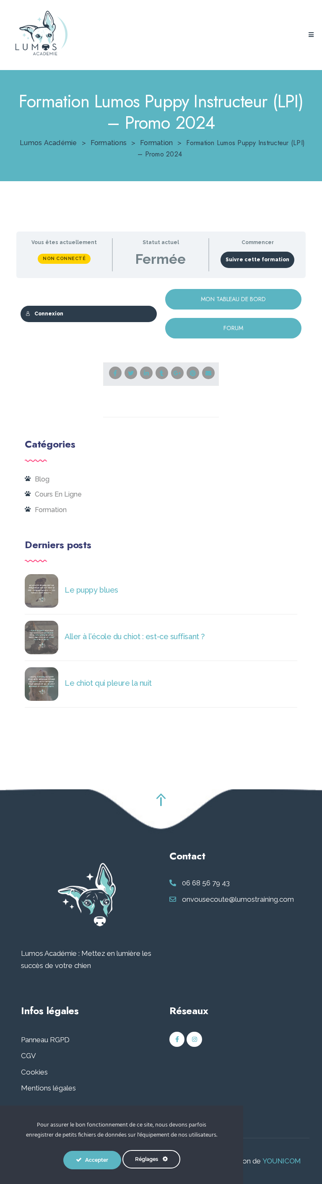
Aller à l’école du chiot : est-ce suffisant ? (135, 636)
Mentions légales (48, 1088)
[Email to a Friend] (208, 373)
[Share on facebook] (115, 373)
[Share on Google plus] (177, 373)
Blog (42, 479)
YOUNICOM (281, 1161)
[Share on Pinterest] (193, 373)
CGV (28, 1055)
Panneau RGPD (45, 1040)
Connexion (48, 314)
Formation (51, 510)
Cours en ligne (58, 494)
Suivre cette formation (257, 260)
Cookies (34, 1072)
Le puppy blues (91, 589)
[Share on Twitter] (131, 373)
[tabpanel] (161, 314)
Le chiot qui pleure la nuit (108, 683)
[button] (311, 35)
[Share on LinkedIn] (146, 373)
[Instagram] (194, 1039)
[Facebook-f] (176, 1039)
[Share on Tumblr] (162, 373)
